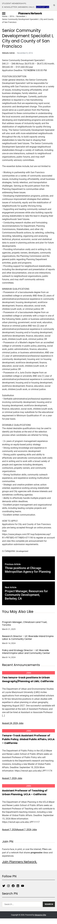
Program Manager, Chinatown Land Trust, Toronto (24, 623)
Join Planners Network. (19, 862)
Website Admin (8, 53)
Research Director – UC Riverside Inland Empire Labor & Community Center (28, 637)
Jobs (28, 672)
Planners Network (30, 13)
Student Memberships (14, 3)
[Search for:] (21, 905)
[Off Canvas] (3, 13)
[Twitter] (3, 885)
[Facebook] (13, 885)
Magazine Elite (40, 915)
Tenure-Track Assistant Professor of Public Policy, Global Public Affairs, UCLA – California (28, 739)
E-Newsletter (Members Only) (18, 7)
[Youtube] (22, 885)
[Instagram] (8, 885)
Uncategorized (22, 551)
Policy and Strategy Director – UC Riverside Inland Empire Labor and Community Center (26, 652)
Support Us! (42, 7)
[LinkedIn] (18, 885)
